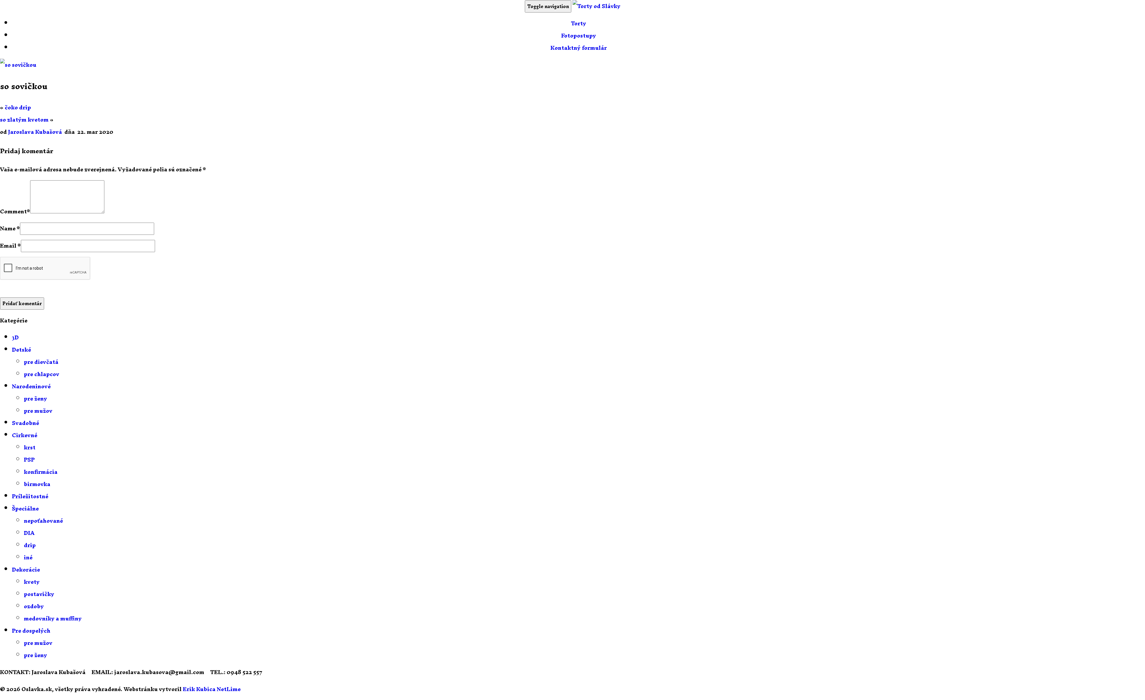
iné (28, 557)
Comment (13, 211)
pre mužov (38, 411)
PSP (29, 460)
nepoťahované (43, 521)
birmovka (37, 484)
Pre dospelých (31, 631)
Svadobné (25, 423)
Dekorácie (26, 570)
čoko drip (18, 107)
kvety (32, 582)
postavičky (39, 594)
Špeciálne (25, 508)
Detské (21, 350)
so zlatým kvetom (24, 120)
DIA (29, 533)
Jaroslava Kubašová (35, 132)
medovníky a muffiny (53, 618)
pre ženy (35, 398)
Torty (578, 23)
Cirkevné (24, 435)
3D (15, 337)
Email (8, 246)
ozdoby (34, 606)
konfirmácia (41, 472)
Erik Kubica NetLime (212, 689)
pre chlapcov (41, 374)
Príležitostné (30, 496)
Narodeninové (31, 386)
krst (29, 447)
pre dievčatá (41, 362)
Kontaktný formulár (578, 48)
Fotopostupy (578, 36)
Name (8, 228)
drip (30, 545)
